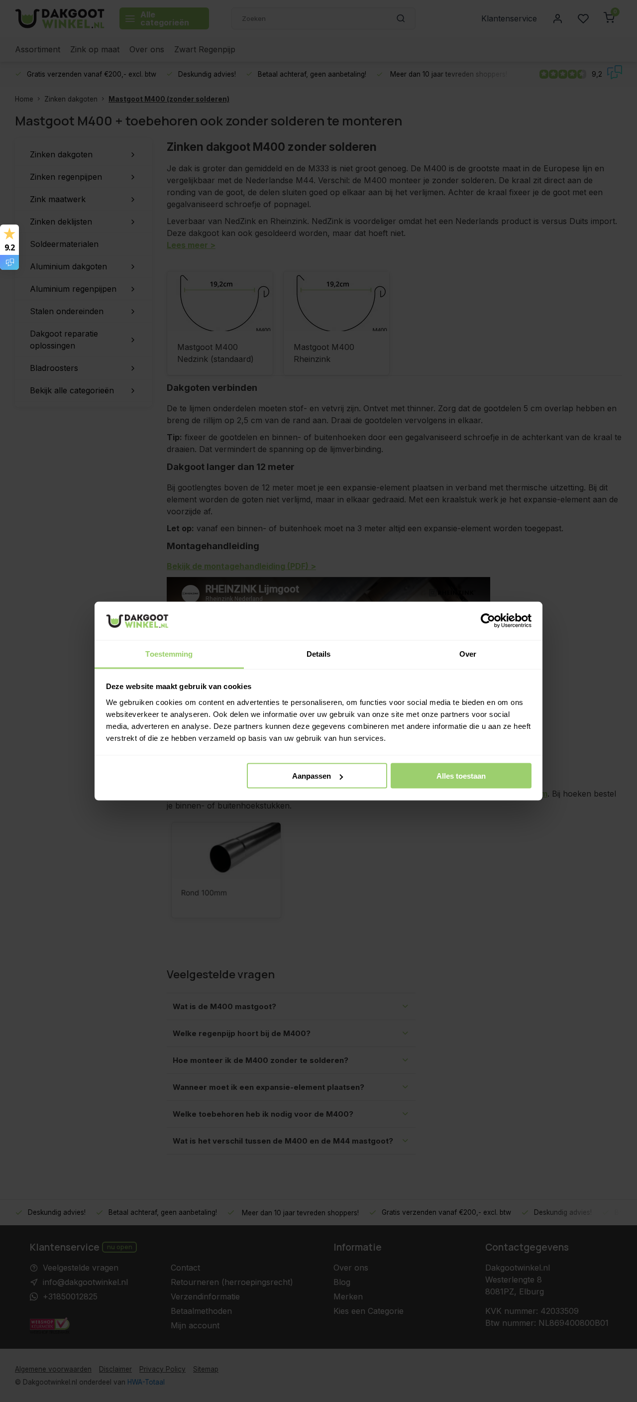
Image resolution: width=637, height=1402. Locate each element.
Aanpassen (311, 776)
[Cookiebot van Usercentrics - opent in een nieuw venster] (487, 620)
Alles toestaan (461, 776)
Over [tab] (467, 653)
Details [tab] (319, 653)
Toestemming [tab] (169, 653)
